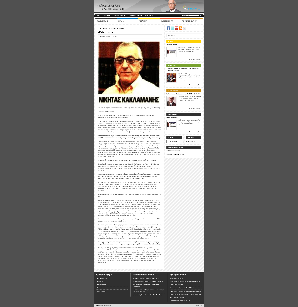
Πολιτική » (171, 42)
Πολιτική (113, 28)
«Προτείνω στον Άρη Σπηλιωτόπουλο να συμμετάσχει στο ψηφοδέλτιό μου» (148, 290)
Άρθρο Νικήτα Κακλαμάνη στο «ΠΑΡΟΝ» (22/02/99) (183, 94)
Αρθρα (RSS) (99, 305)
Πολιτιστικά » (172, 65)
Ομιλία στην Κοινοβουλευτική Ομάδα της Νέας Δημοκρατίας (146, 285)
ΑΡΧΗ (98, 15)
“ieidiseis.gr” (100, 281)
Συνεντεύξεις (120, 28)
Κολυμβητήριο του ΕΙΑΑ (184, 300)
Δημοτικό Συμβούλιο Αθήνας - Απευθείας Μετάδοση (147, 295)
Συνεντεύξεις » (172, 114)
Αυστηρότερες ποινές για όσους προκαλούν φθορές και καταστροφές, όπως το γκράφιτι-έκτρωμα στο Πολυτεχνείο (185, 294)
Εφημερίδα (106, 28)
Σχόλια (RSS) (107, 305)
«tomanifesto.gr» (101, 284)
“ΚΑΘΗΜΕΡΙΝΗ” (188, 288)
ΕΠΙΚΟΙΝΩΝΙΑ (149, 15)
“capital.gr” (180, 278)
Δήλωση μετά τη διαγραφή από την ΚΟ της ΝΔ (146, 278)
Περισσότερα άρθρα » (195, 59)
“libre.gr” (99, 288)
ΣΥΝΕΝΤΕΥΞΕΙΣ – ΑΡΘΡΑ (135, 15)
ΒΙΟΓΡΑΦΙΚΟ (107, 15)
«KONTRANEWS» (172, 45)
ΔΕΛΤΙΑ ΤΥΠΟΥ (118, 15)
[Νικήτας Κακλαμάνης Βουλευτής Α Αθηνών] (149, 6)
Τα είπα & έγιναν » (173, 91)
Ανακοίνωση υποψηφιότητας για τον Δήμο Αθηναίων (148, 281)
